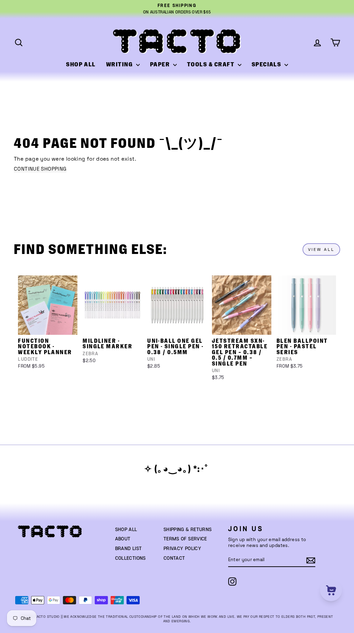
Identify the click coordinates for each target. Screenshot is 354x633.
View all (321, 249)
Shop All (126, 529)
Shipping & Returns (188, 529)
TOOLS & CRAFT (211, 65)
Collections (130, 558)
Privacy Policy (182, 548)
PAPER (160, 65)
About (123, 539)
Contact (174, 558)
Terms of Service (185, 539)
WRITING (120, 65)
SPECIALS (267, 65)
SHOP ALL (81, 65)
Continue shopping (40, 169)
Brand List (128, 548)
